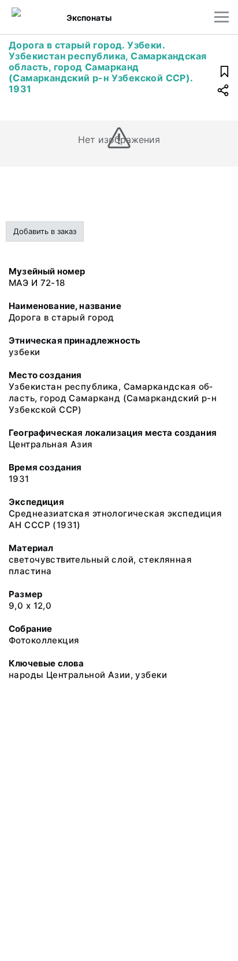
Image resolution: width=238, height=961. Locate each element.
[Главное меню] (222, 17)
